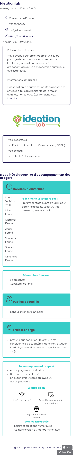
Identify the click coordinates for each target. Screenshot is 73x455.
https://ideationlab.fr (21, 36)
